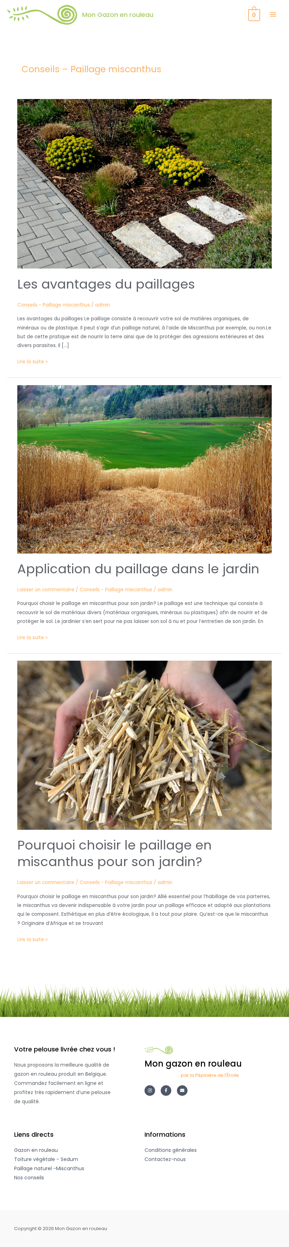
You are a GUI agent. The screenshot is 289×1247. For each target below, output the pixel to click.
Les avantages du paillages (106, 284)
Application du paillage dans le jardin (138, 569)
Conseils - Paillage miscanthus (53, 305)
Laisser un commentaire (45, 589)
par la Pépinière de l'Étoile (210, 1075)
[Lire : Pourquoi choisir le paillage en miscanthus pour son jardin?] (144, 745)
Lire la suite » (32, 361)
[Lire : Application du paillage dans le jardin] (144, 468)
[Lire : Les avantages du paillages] (144, 183)
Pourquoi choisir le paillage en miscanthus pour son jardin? (114, 853)
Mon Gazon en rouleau (117, 14)
